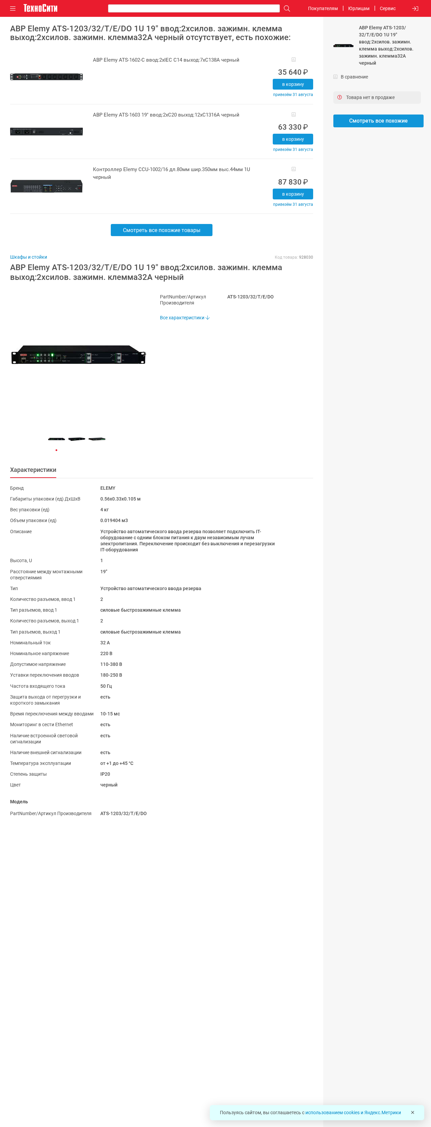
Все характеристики (182, 317)
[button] (75, 355)
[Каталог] (12, 8)
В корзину (293, 84)
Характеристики (33, 469)
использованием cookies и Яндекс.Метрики (353, 1112)
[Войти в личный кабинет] (415, 8)
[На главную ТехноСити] (40, 8)
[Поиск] (285, 8)
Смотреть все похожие (378, 121)
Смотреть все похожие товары (161, 230)
